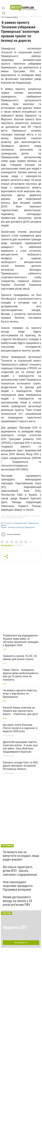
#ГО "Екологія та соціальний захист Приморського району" (20, 524)
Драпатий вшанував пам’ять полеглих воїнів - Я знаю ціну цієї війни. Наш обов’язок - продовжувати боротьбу (20, 746)
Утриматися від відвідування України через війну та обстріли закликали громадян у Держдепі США (21, 640)
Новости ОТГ (15, 927)
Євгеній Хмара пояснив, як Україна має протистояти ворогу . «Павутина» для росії (20, 711)
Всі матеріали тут (21, 942)
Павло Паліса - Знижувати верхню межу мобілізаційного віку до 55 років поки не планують (20, 674)
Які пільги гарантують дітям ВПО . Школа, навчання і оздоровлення (20, 870)
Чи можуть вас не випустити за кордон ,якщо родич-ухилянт (21, 855)
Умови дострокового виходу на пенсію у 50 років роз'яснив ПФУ (17, 900)
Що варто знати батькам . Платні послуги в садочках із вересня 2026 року (20, 728)
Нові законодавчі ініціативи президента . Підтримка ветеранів (18, 885)
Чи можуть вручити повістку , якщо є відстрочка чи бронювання (20, 693)
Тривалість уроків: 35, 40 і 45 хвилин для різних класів (20, 657)
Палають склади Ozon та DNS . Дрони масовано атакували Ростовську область (21, 766)
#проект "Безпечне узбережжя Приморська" (18, 527)
